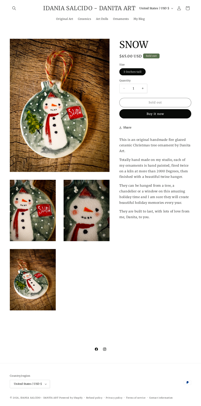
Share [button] (127, 127)
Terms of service (136, 397)
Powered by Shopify (71, 397)
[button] (14, 8)
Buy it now (155, 114)
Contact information (161, 397)
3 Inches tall (134, 72)
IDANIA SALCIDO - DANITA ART (39, 397)
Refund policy (94, 397)
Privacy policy (114, 397)
